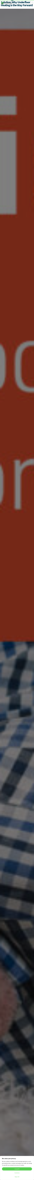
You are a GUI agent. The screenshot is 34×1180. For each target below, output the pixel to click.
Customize (17, 1173)
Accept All (17, 1169)
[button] (31, 3)
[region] (17, 1168)
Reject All (17, 1176)
